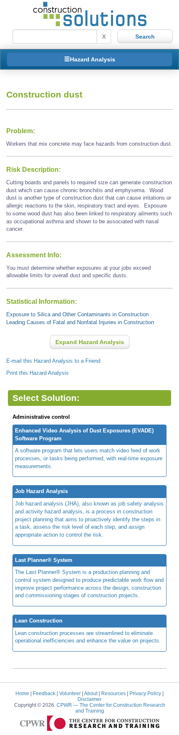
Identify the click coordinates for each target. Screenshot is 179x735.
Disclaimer (89, 699)
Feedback (44, 693)
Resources (113, 693)
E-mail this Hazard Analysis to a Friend (53, 361)
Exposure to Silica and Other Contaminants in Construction (77, 314)
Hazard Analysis (92, 59)
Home (22, 693)
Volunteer (70, 693)
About (90, 693)
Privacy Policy (145, 693)
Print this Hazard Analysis (37, 373)
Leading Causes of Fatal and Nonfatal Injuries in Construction (80, 322)
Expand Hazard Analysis (89, 342)
